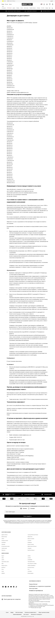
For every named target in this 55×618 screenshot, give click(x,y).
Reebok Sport (4, 565)
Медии (12, 612)
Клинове (3, 544)
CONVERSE (30, 559)
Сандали (29, 548)
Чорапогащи (4, 548)
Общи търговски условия (44, 612)
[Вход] (44, 4)
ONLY (3, 557)
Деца (10, 4)
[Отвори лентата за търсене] (52, 8)
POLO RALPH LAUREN (32, 563)
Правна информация (17, 614)
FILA (28, 569)
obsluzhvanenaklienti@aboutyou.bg (16, 522)
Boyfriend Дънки (31, 550)
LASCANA (30, 571)
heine (3, 571)
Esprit (3, 555)
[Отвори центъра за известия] (47, 4)
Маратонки (30, 536)
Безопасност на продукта (36, 614)
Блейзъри (30, 542)
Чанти (3, 538)
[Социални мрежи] (3, 587)
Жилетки (3, 550)
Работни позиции (19, 612)
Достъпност (26, 614)
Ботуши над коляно (6, 546)
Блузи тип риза (31, 544)
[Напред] (49, 8)
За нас (7, 612)
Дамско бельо (5, 534)
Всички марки (30, 573)
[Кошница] (52, 4)
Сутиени (29, 540)
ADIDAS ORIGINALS (31, 565)
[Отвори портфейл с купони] (41, 4)
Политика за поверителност (30, 612)
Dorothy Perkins (31, 567)
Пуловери (4, 542)
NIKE (2, 563)
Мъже (6, 4)
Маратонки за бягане (32, 546)
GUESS (29, 555)
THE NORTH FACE (31, 561)
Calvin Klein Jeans (5, 561)
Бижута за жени (31, 538)
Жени (3, 4)
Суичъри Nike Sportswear (33, 534)
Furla (3, 569)
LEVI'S (3, 559)
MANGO (3, 573)
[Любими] (50, 4)
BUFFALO (3, 567)
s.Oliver (29, 557)
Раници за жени (5, 540)
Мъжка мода (4, 536)
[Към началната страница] (9, 581)
